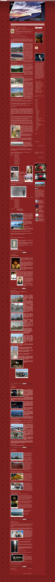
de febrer (37, 127)
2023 (36, 100)
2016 (36, 106)
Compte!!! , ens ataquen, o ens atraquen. (41, 200)
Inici (21, 568)
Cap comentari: (20, 252)
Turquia (13, 384)
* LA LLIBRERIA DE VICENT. (38, 87)
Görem (22, 345)
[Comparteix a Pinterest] (25, 252)
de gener (37, 128)
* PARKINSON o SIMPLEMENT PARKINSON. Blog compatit (39, 92)
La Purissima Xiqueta (14, 255)
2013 (36, 109)
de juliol (37, 115)
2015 (36, 107)
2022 (36, 101)
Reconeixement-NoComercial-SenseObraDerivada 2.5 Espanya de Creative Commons (39, 191)
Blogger (31, 573)
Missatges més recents (13, 568)
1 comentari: (20, 288)
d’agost (37, 114)
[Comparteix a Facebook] (25, 252)
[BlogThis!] (23, 252)
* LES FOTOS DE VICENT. (38, 88)
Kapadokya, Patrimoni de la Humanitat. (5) (18, 291)
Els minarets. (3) (14, 450)
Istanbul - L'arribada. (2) (15, 522)
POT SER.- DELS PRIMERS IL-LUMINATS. (19, 27)
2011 (36, 129)
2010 (36, 130)
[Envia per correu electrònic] (22, 288)
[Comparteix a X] (24, 252)
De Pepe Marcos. (40, 209)
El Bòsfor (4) (13, 387)
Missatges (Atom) (15, 569)
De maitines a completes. (41, 218)
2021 (36, 102)
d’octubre (37, 112)
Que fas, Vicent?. (18, 3)
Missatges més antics (30, 568)
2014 (36, 108)
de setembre (37, 113)
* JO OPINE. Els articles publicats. (39, 83)
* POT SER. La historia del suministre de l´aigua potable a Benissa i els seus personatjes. (40, 86)
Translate (40, 28)
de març (37, 126)
